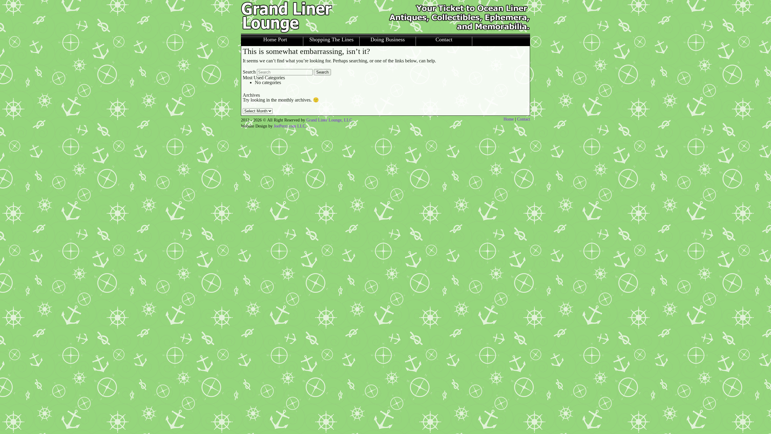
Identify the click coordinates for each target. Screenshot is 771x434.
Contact (443, 39)
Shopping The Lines (331, 39)
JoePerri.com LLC (289, 126)
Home (509, 119)
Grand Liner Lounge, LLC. (329, 120)
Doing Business (387, 39)
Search (249, 71)
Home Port (275, 39)
